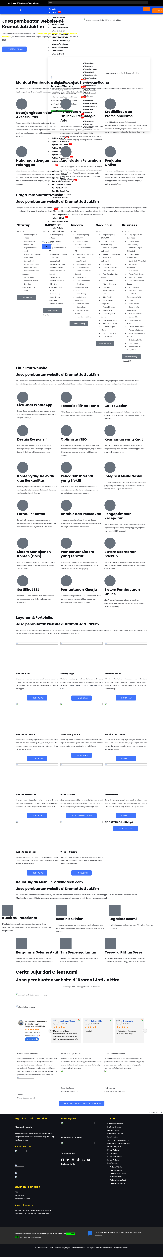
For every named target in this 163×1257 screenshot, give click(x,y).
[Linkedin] (78, 1159)
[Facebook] (62, 1159)
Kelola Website (113, 1150)
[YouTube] (88, 1159)
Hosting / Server (113, 1130)
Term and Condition (22, 1199)
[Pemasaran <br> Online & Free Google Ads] (66, 104)
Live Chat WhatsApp (34, 405)
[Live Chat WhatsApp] (22, 397)
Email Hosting (112, 1137)
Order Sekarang (26, 297)
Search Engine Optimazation (118, 1140)
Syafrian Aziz (128, 1021)
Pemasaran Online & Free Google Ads (78, 116)
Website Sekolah (116, 1177)
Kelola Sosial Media (114, 1156)
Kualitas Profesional (19, 918)
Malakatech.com (22, 898)
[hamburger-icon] (146, 9)
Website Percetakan (26, 734)
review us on (30, 1039)
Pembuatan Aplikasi (115, 1133)
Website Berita (67, 794)
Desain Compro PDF (115, 1147)
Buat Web (55, 12)
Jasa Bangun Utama (67, 1021)
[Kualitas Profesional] (7, 910)
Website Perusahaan (117, 1183)
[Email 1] (83, 1159)
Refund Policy (20, 1195)
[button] (81, 998)
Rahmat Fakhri (96, 1021)
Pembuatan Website (115, 1124)
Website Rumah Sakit (118, 1180)
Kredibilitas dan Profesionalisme (119, 113)
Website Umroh (116, 1170)
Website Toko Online (118, 1173)
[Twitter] (67, 1159)
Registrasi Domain (114, 1127)
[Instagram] (73, 1159)
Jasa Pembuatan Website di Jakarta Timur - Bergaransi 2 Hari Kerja (36, 1023)
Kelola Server (112, 1153)
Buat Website (112, 1163)
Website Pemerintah (26, 794)
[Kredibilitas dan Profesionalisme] (110, 104)
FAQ (17, 1192)
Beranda (52, 9)
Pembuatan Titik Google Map (118, 1143)
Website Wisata (116, 1167)
